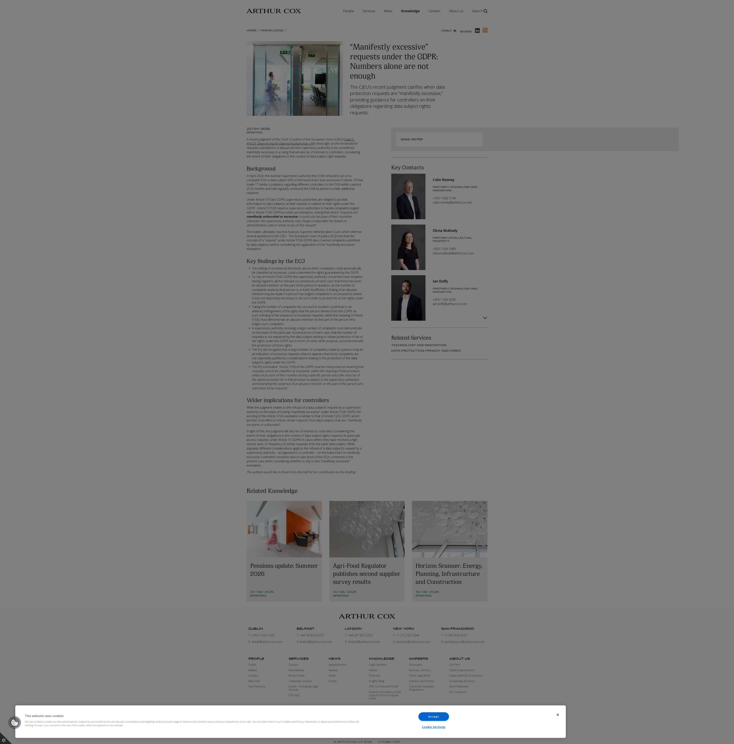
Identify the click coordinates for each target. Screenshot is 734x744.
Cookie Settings (433, 727)
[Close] (558, 715)
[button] (15, 722)
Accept (433, 716)
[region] (290, 721)
